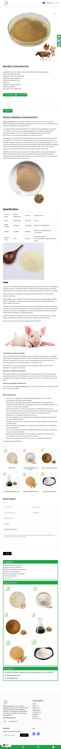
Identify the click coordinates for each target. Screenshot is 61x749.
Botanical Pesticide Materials (12, 565)
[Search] (54, 2)
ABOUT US (35, 706)
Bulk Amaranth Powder (49, 491)
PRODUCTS (35, 708)
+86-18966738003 (12, 721)
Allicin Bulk (12, 468)
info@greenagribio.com (21, 386)
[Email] (38, 747)
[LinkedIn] (38, 733)
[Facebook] (33, 733)
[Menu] (57, 2)
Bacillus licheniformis (9, 121)
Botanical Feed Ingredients (12, 572)
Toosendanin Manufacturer (12, 491)
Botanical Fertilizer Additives (12, 567)
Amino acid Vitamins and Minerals (14, 574)
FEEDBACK (35, 714)
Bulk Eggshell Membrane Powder (30, 468)
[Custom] (53, 747)
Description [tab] (8, 110)
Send (7, 553)
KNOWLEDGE (36, 710)
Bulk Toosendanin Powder (49, 468)
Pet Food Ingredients (10, 576)
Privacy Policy (36, 718)
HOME (34, 704)
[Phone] (23, 747)
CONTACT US (36, 712)
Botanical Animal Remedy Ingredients (15, 569)
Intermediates (8, 578)
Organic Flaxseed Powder (30, 491)
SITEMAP (35, 716)
